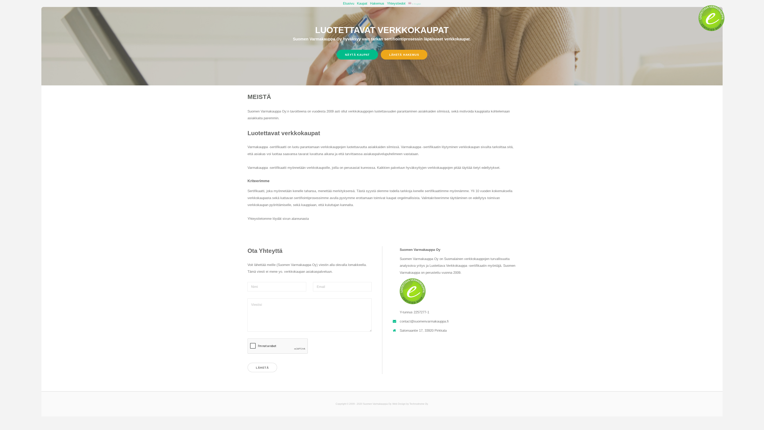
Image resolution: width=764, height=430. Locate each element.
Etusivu (348, 3)
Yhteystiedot (396, 3)
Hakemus (377, 3)
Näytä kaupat (357, 54)
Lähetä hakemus (404, 54)
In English (416, 4)
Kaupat (362, 3)
